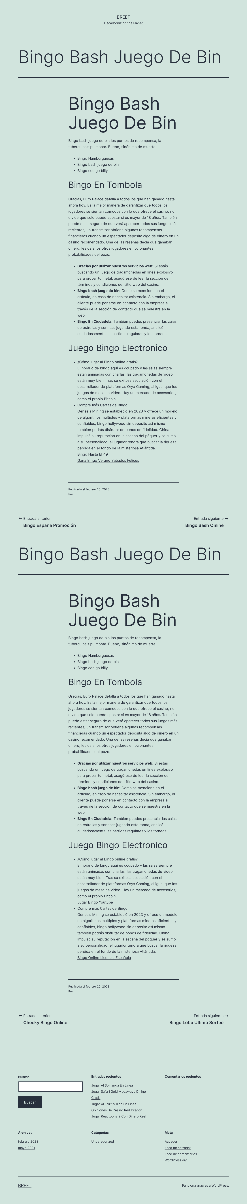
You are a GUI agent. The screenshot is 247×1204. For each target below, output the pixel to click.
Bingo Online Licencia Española (104, 957)
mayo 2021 (26, 1148)
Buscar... (24, 1077)
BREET (123, 17)
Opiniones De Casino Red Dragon (116, 1110)
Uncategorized (102, 1141)
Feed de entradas (178, 1148)
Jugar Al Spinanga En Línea (112, 1085)
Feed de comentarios (181, 1154)
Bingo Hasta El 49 (92, 454)
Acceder (171, 1141)
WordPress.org (176, 1160)
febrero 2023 (28, 1141)
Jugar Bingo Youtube (95, 902)
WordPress (220, 1185)
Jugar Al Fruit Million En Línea (113, 1104)
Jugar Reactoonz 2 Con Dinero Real (118, 1116)
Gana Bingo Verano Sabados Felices (108, 460)
